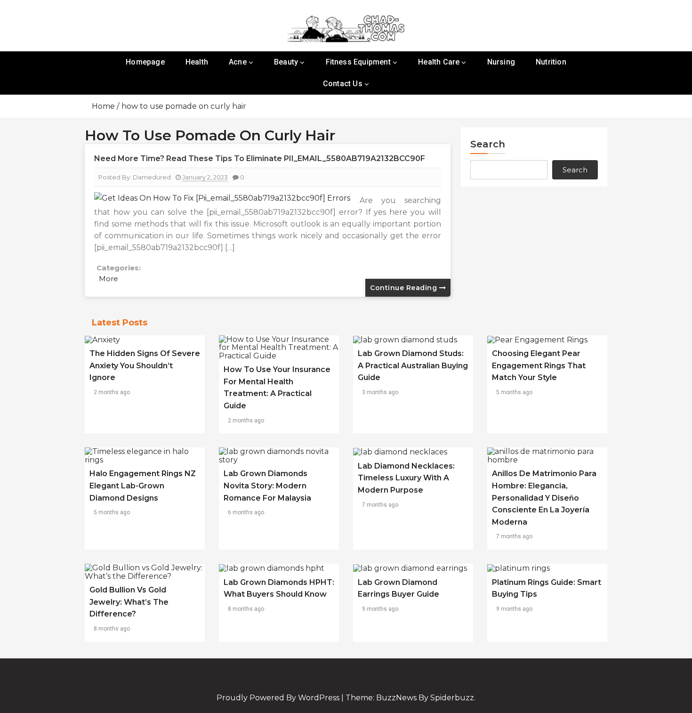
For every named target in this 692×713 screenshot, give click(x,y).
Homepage (145, 61)
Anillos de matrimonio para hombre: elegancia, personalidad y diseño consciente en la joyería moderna (544, 497)
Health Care (438, 61)
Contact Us (342, 83)
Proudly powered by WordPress (279, 697)
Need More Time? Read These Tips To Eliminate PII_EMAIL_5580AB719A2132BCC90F (259, 158)
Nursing (501, 61)
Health (196, 61)
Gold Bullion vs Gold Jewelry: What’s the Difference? (129, 601)
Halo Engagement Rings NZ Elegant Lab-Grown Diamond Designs (142, 485)
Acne (238, 61)
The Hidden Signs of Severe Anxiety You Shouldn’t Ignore (144, 365)
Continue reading (404, 288)
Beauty (286, 61)
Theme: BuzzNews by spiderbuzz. (410, 697)
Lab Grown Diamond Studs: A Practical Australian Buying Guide (413, 365)
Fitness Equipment (358, 61)
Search (487, 144)
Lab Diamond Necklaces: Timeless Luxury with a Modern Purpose (406, 478)
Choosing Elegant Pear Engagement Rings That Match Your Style (539, 365)
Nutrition (551, 61)
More (108, 278)
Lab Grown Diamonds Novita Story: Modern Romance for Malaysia (267, 485)
